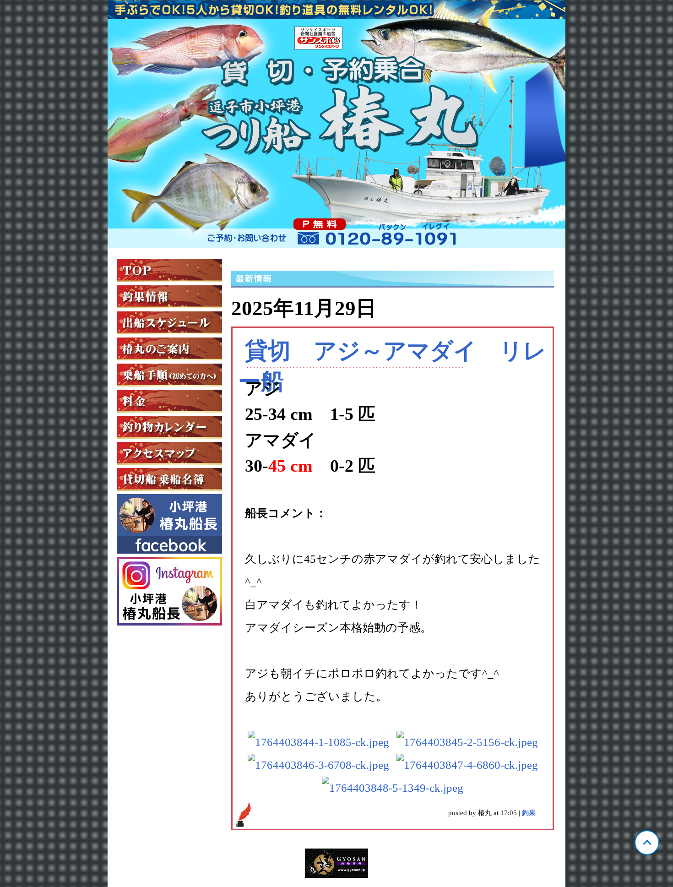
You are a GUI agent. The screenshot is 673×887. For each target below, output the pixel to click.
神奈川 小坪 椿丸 (336, 124)
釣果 (529, 812)
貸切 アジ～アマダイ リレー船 (392, 366)
